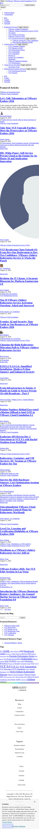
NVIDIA (12, 661)
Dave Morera (4, 421)
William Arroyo (17, 399)
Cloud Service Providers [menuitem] (12, 65)
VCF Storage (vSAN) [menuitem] (15, 48)
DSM (7, 656)
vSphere (31, 679)
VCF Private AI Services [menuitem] (16, 35)
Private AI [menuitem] (11, 55)
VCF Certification (10, 633)
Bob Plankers (4, 335)
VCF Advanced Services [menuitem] (16, 38)
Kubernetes (26, 658)
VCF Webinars (9, 635)
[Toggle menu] (1, 9)
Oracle (22, 661)
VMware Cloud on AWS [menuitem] (16, 36)
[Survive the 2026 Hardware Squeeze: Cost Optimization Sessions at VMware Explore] (9, 473)
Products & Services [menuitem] (10, 27)
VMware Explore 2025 (9, 677)
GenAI (1, 659)
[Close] (34, 801)
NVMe (18, 661)
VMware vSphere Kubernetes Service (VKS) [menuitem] (23, 31)
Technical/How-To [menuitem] (10, 44)
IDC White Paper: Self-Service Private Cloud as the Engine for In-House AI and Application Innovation (18, 157)
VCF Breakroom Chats (11, 631)
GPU (5, 659)
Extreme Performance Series (21, 656)
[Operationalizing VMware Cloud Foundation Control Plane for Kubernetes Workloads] (19, 501)
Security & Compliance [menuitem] (16, 57)
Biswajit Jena (4, 356)
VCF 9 (36, 663)
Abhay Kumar (4, 139)
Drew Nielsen (4, 540)
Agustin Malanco (28, 399)
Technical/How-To (6, 587)
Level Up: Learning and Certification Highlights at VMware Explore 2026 (19, 531)
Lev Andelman (15, 312)
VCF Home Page (10, 627)
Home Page (4, 148)
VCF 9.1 (15, 666)
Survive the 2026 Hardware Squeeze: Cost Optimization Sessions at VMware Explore (19, 482)
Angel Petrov (4, 378)
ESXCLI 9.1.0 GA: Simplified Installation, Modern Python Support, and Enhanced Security (17, 369)
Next (9, 609)
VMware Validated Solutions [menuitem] (17, 61)
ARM (21, 651)
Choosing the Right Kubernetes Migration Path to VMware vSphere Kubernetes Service (19, 347)
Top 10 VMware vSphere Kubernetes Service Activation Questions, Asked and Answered (17, 303)
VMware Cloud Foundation (9, 94)
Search (2, 5)
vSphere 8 (3, 682)
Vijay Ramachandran (7, 491)
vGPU (27, 669)
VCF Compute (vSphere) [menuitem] (16, 46)
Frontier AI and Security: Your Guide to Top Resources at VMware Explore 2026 (19, 324)
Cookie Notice (7, 822)
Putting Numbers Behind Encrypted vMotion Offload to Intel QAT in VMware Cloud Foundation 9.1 (19, 412)
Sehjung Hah (4, 448)
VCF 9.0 (5, 666)
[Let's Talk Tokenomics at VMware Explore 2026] (10, 92)
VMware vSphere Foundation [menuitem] (18, 29)
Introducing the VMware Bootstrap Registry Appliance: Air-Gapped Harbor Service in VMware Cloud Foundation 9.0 (19, 595)
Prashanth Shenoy (6, 116)
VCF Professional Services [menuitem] (17, 71)
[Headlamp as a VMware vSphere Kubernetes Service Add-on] (15, 544)
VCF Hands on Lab (10, 629)
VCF (32, 664)
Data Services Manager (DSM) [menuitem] (22, 42)
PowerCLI (4, 663)
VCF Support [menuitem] (12, 73)
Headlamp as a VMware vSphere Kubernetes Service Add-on (17, 551)
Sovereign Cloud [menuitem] (13, 67)
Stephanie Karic (5, 578)
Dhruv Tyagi (4, 559)
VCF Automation (28, 666)
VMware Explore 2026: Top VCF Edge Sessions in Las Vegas (17, 570)
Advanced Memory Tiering (13, 643)
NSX (7, 661)
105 (6, 609)
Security (17, 663)
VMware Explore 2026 (11, 626)
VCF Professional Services (9, 295)
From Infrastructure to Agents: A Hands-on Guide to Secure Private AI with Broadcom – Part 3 (18, 391)
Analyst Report (14, 651)
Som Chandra (4, 290)
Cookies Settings (19, 826)
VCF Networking (6, 669)
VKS (7, 672)
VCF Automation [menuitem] (14, 52)
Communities (8, 14)
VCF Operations (18, 669)
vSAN (18, 680)
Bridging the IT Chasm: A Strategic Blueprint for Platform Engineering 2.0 (19, 281)
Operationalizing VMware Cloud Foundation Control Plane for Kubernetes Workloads (17, 510)
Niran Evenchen (5, 399)
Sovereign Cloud (25, 663)
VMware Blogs (9, 13)
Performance (29, 661)
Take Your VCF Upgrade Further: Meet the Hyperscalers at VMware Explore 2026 (18, 130)
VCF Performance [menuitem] (14, 63)
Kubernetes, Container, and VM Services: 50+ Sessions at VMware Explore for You (18, 461)
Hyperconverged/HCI (14, 659)
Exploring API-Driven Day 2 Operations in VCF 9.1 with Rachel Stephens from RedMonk (18, 439)
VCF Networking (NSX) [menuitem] (16, 50)
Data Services (8, 654)
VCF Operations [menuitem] (13, 54)
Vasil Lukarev (4, 312)
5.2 (1, 651)
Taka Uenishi (4, 240)
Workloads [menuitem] (11, 59)
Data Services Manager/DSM (21, 654)
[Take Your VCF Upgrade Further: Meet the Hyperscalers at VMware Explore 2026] (19, 121)
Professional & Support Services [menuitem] (14, 69)
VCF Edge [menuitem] (11, 33)
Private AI (11, 663)
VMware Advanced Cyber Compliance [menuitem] (25, 40)
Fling (36, 656)
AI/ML (6, 651)
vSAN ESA (23, 679)
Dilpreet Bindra (5, 470)
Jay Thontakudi (5, 268)
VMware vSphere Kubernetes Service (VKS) (15, 245)
